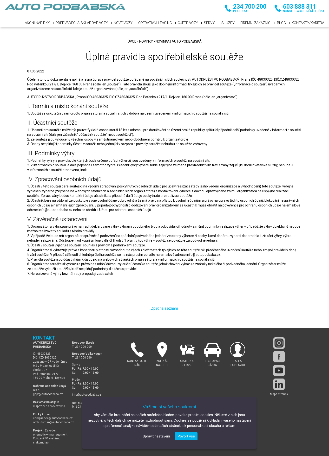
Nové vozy (123, 23)
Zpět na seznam (164, 308)
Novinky (146, 41)
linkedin (279, 384)
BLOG (281, 23)
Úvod (132, 41)
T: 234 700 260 (82, 357)
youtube (279, 370)
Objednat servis (187, 363)
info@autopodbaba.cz (86, 394)
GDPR (36, 390)
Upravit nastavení (156, 436)
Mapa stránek (279, 394)
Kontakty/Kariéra (308, 23)
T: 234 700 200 (82, 346)
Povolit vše (186, 436)
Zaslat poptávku (237, 363)
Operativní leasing (155, 23)
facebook (279, 356)
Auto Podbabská (65, 10)
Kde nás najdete (162, 363)
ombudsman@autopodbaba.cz (53, 422)
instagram (279, 343)
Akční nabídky (37, 23)
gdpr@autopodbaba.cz (48, 394)
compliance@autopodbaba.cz (53, 418)
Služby (228, 23)
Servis (210, 23)
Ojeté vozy (188, 23)
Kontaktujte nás (137, 363)
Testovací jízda (212, 363)
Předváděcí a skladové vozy (82, 23)
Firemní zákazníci (255, 23)
